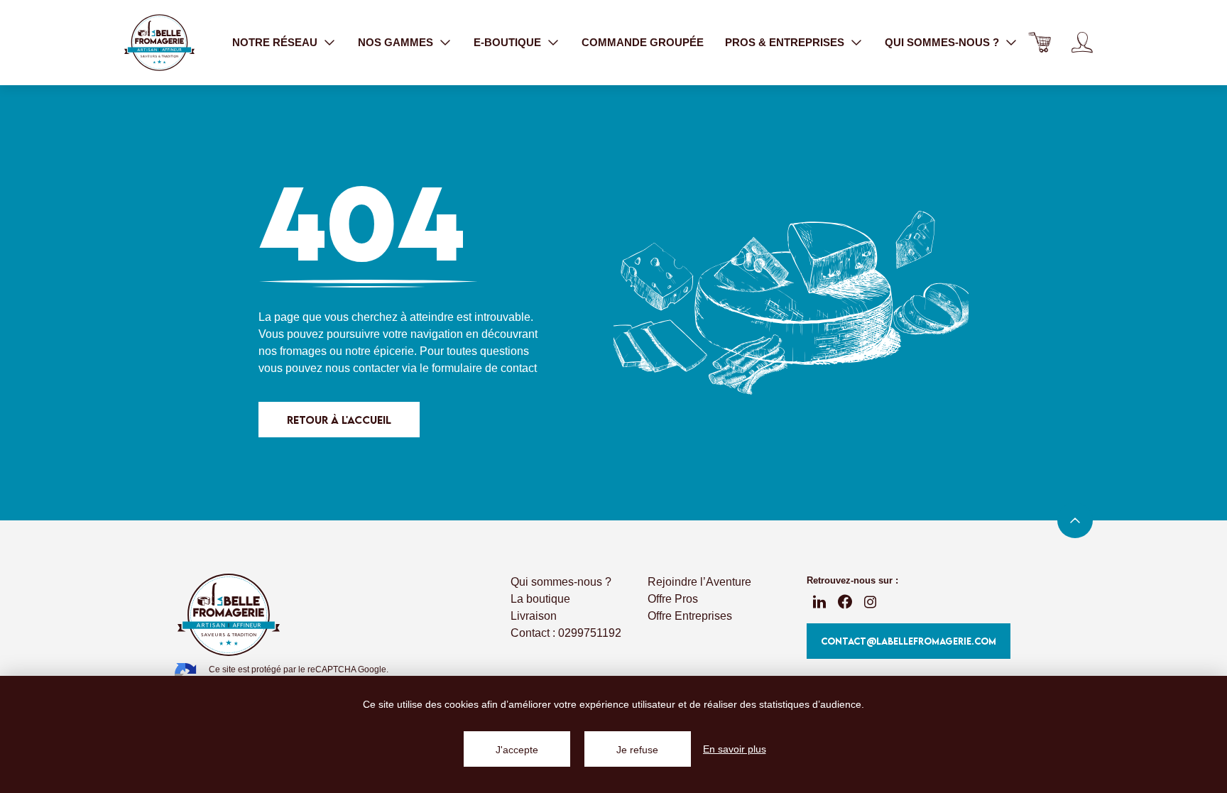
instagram (870, 602)
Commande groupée (643, 42)
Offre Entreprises (690, 616)
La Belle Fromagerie (159, 42)
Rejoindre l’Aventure (699, 582)
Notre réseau (274, 42)
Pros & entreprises (784, 42)
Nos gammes (395, 42)
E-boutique (507, 42)
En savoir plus (734, 749)
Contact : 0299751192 (566, 633)
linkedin (819, 602)
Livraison (534, 616)
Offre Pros (673, 599)
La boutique (540, 599)
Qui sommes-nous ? (942, 42)
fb (845, 602)
